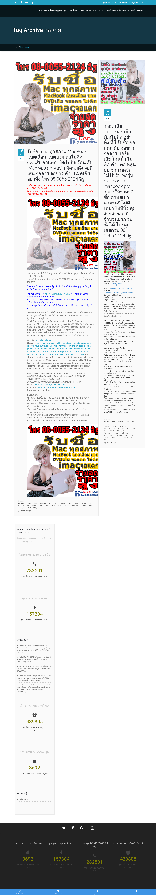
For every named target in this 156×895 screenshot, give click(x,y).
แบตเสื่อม (83, 505)
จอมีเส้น (70, 503)
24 (107, 112)
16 (21, 152)
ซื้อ (105, 428)
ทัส (19, 505)
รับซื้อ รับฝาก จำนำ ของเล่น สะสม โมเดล (86, 11)
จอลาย (77, 503)
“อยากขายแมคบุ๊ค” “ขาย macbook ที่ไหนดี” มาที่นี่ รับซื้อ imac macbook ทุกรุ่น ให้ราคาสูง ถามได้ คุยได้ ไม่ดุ (34, 668)
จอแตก (84, 503)
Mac (35, 503)
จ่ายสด (114, 426)
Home (15, 47)
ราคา (116, 433)
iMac (29, 503)
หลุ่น (111, 435)
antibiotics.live (77, 354)
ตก (118, 428)
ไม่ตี (119, 437)
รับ (105, 433)
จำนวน (121, 426)
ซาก (127, 426)
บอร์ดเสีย (111, 431)
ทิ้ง (23, 505)
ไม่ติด (41, 508)
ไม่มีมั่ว (125, 437)
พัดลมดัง (34, 505)
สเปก (105, 435)
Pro (128, 421)
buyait (22, 501)
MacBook (43, 503)
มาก (123, 431)
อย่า (59, 505)
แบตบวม (75, 505)
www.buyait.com (44, 340)
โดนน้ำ (106, 437)
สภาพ (53, 505)
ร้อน (41, 505)
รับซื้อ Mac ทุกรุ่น (26, 511)
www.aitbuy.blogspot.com (120, 286)
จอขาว (63, 503)
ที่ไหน (128, 428)
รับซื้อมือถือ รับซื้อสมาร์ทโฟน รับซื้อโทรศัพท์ (125, 11)
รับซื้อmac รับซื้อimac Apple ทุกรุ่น (52, 11)
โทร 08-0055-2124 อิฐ (30, 508)
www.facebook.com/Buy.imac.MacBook (56, 387)
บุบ (118, 431)
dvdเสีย (23, 503)
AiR (108, 421)
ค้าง (56, 503)
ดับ (90, 503)
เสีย (126, 435)
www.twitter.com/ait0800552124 (50, 384)
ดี (114, 428)
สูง (127, 433)
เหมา (131, 435)
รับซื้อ (47, 505)
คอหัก (50, 503)
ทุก (28, 505)
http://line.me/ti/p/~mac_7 (57, 294)
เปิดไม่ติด (66, 505)
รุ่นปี (122, 433)
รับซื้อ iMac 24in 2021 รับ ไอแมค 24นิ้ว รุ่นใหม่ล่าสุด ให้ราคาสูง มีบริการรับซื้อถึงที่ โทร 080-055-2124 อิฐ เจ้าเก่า (34, 659)
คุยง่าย (117, 424)
